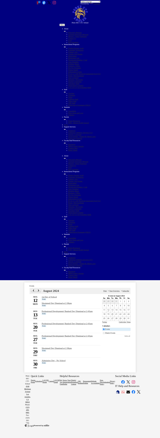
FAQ (70, 40)
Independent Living (75, 72)
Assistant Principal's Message (78, 35)
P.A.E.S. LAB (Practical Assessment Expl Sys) (84, 74)
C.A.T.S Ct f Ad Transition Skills (79, 87)
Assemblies (72, 111)
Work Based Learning (75, 86)
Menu (62, 25)
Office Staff (72, 101)
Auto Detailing (73, 62)
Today (104, 322)
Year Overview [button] (114, 291)
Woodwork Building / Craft (77, 60)
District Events (110, 333)
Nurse (70, 97)
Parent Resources (74, 121)
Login (29, 425)
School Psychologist (75, 138)
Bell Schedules (73, 42)
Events (107, 329)
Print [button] (105, 291)
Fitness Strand (73, 70)
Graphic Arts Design (75, 54)
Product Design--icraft (75, 48)
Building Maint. (73, 64)
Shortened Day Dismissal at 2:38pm (57, 303)
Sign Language (73, 78)
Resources (71, 144)
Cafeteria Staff (73, 99)
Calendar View (125, 322)
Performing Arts (73, 58)
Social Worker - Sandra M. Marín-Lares (82, 137)
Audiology (72, 131)
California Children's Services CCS (80, 133)
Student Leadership (75, 82)
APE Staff (71, 103)
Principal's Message (75, 33)
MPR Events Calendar (76, 146)
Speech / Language (74, 135)
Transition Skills (73, 84)
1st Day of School (49, 297)
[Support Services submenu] (65, 129)
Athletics (71, 115)
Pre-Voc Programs (74, 68)
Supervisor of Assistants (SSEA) (79, 105)
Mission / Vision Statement (77, 36)
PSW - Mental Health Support (78, 123)
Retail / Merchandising (76, 76)
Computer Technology (76, 50)
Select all (127, 336)
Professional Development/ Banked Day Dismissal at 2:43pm (67, 311)
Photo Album (72, 150)
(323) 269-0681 (27, 409)
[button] (65, 158)
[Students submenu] (65, 109)
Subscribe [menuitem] (125, 291)
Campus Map (72, 148)
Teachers (71, 93)
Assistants (71, 95)
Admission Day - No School (54, 360)
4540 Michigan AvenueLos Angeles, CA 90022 (27, 394)
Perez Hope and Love (75, 113)
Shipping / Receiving (75, 80)
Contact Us (72, 38)
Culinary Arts (72, 52)
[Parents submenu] (65, 119)
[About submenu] (65, 31)
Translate (97, 4)
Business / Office (74, 66)
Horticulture (72, 56)
